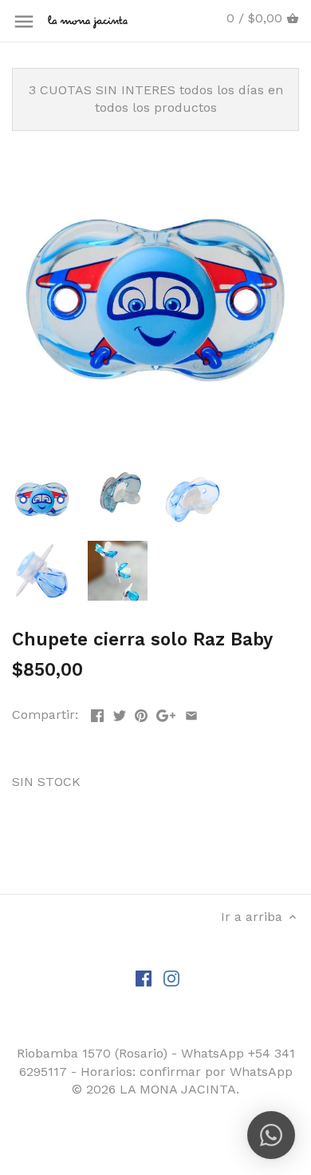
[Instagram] (171, 977)
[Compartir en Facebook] (97, 712)
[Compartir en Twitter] (119, 712)
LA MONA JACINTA (178, 1089)
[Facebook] (144, 977)
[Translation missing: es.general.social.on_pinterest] (141, 712)
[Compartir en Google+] (165, 712)
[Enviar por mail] (191, 712)
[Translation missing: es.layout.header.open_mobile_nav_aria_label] (24, 22)
